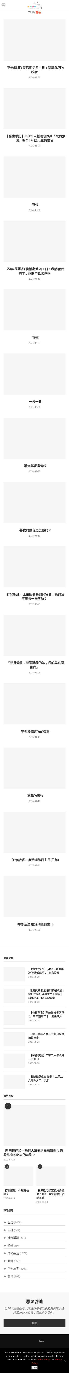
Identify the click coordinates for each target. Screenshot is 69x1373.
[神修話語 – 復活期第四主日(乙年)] (34, 832)
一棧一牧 (34, 401)
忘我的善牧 (34, 795)
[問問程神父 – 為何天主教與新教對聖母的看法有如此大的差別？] (34, 1125)
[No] (64, 1360)
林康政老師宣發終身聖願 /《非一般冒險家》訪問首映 (50, 1194)
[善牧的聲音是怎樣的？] (34, 502)
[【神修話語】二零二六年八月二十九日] (14, 1061)
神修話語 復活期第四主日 (34, 924)
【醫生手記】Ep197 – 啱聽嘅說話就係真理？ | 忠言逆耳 (46, 971)
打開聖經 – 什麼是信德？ (16, 1192)
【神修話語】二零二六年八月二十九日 (46, 1057)
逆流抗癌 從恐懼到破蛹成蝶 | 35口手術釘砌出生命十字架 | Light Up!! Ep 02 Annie (46, 994)
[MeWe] (41, 1342)
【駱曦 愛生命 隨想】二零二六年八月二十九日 (45, 1078)
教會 (10, 1260)
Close (34, 1367)
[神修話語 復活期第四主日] (34, 896)
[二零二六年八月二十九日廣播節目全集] (14, 1039)
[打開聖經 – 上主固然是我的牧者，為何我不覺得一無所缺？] (34, 566)
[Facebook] (22, 1341)
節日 (10, 1276)
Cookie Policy (43, 1359)
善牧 (34, 204)
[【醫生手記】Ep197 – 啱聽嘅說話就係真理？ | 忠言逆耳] (14, 974)
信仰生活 (13, 1253)
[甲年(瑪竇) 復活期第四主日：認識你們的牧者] (34, 40)
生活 (10, 1222)
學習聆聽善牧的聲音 (34, 731)
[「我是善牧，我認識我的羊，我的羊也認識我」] (34, 635)
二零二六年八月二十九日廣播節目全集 (46, 1036)
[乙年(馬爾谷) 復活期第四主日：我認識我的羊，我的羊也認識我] (34, 241)
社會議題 (13, 1237)
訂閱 (34, 1322)
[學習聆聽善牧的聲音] (34, 703)
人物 (10, 1230)
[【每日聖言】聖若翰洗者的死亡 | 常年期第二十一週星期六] (14, 1018)
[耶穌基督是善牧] (34, 438)
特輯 (10, 1245)
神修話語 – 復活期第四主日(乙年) (34, 860)
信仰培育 (13, 1268)
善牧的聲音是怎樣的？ (34, 530)
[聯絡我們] (47, 1341)
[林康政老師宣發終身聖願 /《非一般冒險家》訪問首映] (51, 1176)
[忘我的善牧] (34, 768)
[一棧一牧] (34, 374)
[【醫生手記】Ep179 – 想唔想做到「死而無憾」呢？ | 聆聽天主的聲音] (34, 108)
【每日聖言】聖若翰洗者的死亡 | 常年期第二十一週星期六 (46, 1014)
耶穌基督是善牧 (34, 466)
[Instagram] (31, 1341)
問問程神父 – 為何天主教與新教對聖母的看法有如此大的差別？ (33, 1153)
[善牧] (34, 177)
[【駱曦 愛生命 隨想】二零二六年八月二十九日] (14, 1082)
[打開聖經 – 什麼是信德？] (18, 1176)
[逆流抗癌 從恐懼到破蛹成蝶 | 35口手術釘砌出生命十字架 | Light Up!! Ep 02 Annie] (14, 996)
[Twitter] (26, 1341)
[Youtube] (35, 1341)
